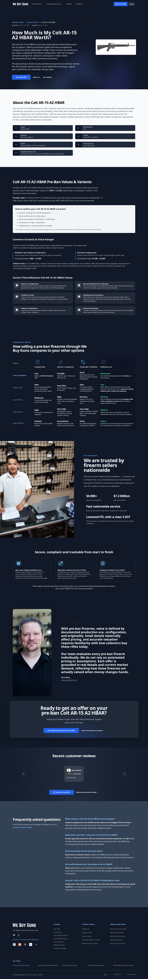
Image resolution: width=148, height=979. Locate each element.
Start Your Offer (120, 4)
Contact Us (85, 929)
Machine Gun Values (70, 965)
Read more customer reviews (87, 792)
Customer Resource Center (91, 940)
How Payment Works (60, 939)
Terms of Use (117, 974)
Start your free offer (63, 792)
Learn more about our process (93, 730)
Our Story (57, 929)
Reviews (69, 4)
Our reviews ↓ (48, 77)
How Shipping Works (61, 935)
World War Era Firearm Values (123, 965)
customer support (20, 827)
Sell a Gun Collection (117, 933)
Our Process (58, 932)
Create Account (87, 933)
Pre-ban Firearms (33, 22)
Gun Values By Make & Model (48, 965)
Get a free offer (21, 77)
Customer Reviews (60, 948)
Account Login (86, 936)
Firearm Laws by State (117, 943)
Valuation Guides (18, 22)
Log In (131, 4)
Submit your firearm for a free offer (62, 730)
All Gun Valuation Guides (21, 965)
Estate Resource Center (90, 943)
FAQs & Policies (59, 942)
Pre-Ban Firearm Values (96, 965)
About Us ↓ (37, 77)
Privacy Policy (131, 974)
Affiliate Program (59, 945)
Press (105, 975)
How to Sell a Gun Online (118, 929)
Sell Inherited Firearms (118, 936)
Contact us (79, 4)
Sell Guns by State (116, 940)
